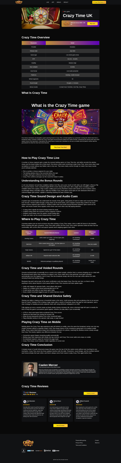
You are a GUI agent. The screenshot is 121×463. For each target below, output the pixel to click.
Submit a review (91, 393)
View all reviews (60, 425)
